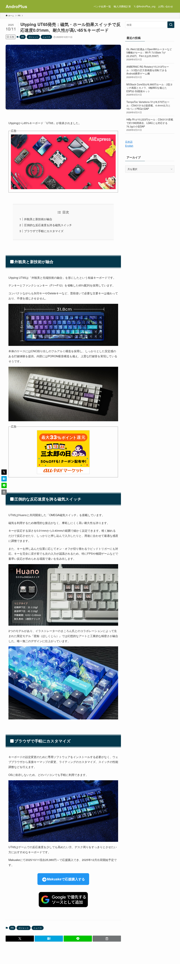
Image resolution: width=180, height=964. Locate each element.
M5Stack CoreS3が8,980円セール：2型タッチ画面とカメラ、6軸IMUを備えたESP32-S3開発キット (149, 89)
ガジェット (33, 36)
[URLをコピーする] (107, 939)
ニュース (46, 36)
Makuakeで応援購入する (66, 879)
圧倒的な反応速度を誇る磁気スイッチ (48, 225)
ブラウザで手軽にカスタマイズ (43, 231)
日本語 (129, 141)
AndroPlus (16, 6)
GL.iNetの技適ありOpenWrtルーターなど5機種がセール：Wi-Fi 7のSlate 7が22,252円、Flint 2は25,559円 (149, 54)
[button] (20, 939)
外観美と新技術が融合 (38, 219)
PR (22, 36)
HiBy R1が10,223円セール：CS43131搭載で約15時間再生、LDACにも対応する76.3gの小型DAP (149, 124)
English (129, 145)
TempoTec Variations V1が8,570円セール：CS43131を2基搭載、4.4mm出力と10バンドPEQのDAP (148, 107)
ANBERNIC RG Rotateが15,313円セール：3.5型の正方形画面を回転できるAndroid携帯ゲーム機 (147, 72)
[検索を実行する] (170, 24)
